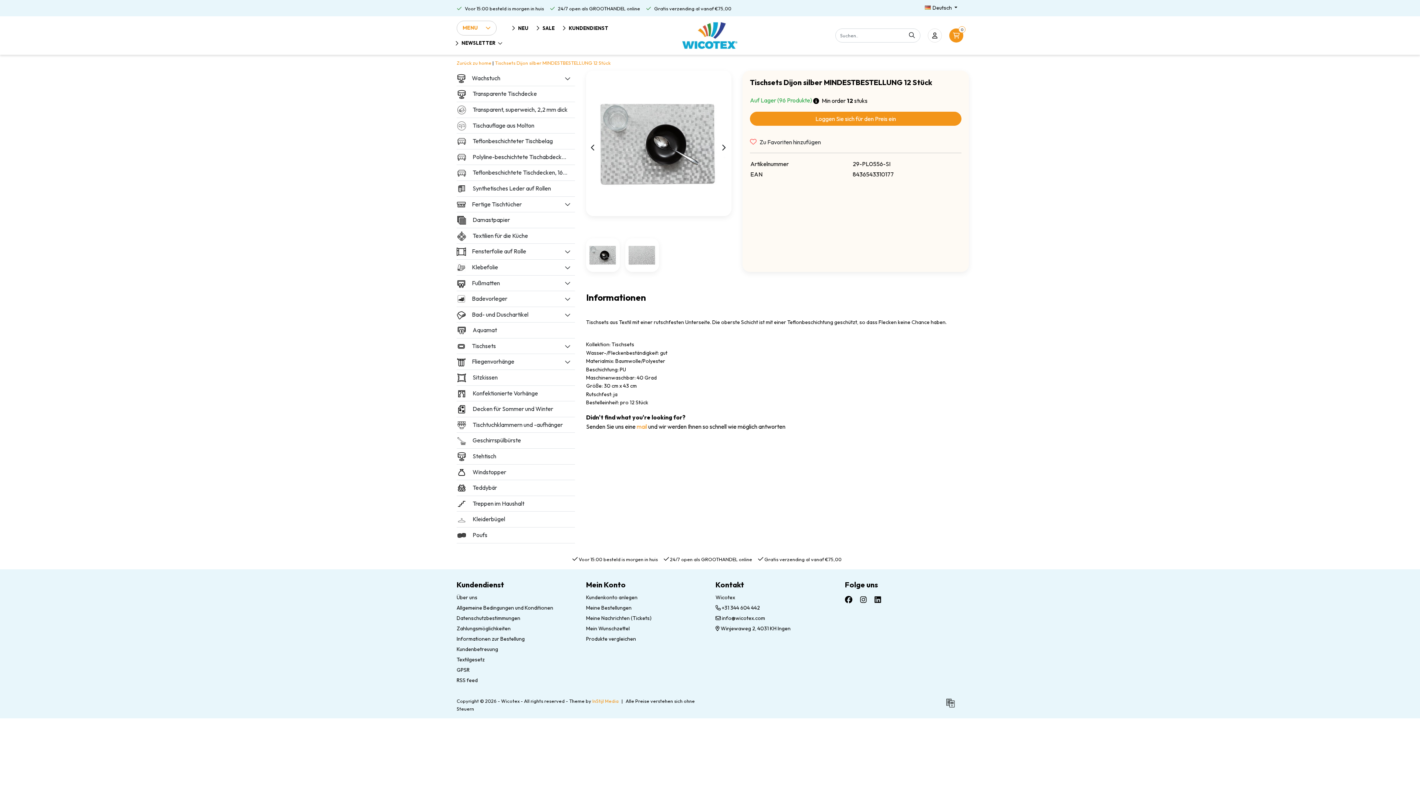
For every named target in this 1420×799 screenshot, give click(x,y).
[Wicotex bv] (709, 35)
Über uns (467, 597)
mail (642, 426)
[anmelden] (935, 35)
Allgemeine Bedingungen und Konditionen (505, 607)
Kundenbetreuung (477, 649)
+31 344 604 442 (740, 607)
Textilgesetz (471, 659)
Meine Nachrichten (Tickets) (619, 618)
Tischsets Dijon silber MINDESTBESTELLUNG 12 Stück (553, 63)
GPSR (463, 670)
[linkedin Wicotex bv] (878, 599)
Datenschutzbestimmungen (488, 618)
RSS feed (467, 680)
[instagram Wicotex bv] (863, 599)
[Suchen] (912, 35)
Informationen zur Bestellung (491, 639)
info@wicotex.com (743, 618)
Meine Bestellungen (609, 607)
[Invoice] (952, 706)
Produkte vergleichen (611, 639)
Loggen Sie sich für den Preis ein (855, 118)
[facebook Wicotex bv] (848, 599)
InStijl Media (605, 701)
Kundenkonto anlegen (612, 597)
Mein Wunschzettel (608, 628)
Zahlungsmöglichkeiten (484, 628)
